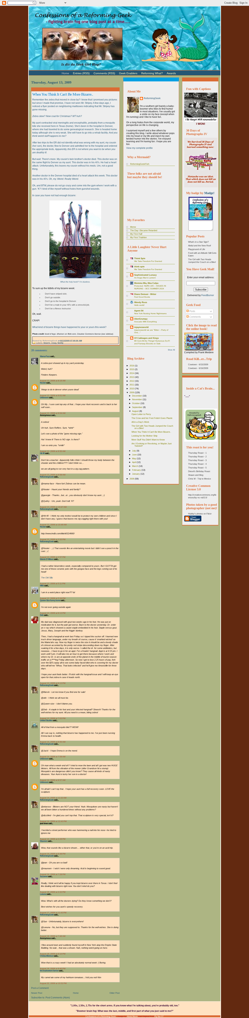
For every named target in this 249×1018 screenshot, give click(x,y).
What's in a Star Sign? (198, 242)
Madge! (209, 193)
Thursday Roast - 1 (197, 453)
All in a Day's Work (140, 422)
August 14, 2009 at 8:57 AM (52, 780)
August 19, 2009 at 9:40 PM (52, 968)
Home (76, 993)
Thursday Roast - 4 (197, 464)
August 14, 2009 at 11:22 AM (53, 798)
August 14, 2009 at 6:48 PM (52, 854)
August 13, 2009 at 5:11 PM (52, 583)
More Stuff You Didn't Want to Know (148, 439)
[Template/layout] (187, 72)
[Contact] (183, 72)
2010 (132, 388)
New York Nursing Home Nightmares (150, 313)
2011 (132, 384)
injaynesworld (141, 327)
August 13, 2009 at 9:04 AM (52, 413)
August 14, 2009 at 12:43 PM (53, 821)
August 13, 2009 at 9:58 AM (52, 475)
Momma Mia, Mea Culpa (146, 283)
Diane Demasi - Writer (145, 294)
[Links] (179, 72)
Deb (41, 615)
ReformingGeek (46, 477)
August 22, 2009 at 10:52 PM (53, 983)
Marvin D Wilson (46, 559)
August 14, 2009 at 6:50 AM (52, 742)
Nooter (43, 383)
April (134, 462)
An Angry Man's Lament (145, 278)
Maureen (43, 841)
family (60, 343)
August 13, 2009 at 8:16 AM (52, 381)
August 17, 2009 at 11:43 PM (53, 913)
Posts (192, 311)
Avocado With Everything (145, 322)
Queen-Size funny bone (50, 600)
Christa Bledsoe (46, 956)
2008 (132, 479)
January (136, 474)
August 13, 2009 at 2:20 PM (52, 539)
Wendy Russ (140, 302)
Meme (133, 227)
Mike (42, 585)
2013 (132, 377)
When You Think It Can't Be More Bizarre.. (62, 94)
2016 (132, 365)
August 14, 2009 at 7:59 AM (52, 757)
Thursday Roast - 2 (197, 456)
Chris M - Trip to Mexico (199, 479)
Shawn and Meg (195, 475)
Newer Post (36, 993)
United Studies (46, 720)
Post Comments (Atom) (58, 997)
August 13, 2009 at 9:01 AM (52, 395)
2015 (132, 369)
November (137, 399)
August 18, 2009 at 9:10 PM (52, 954)
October (136, 403)
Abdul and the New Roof (199, 245)
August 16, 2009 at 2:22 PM (52, 892)
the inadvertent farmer (49, 970)
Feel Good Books (142, 297)
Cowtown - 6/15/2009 (198, 364)
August (135, 411)
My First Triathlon (138, 237)
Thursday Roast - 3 (197, 460)
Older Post (115, 993)
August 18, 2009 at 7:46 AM (52, 936)
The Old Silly (47, 577)
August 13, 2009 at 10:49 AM (53, 525)
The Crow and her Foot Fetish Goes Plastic (152, 418)
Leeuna (43, 894)
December (137, 396)
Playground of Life (196, 249)
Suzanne (43, 876)
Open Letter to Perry (141, 414)
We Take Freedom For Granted (148, 261)
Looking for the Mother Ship (144, 436)
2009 (132, 392)
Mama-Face (45, 356)
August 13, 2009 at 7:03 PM (52, 718)
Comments (195, 317)
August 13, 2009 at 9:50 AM (52, 451)
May (134, 458)
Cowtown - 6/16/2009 (198, 368)
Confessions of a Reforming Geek (100, 1016)
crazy (53, 343)
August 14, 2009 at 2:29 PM (52, 839)
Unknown (44, 397)
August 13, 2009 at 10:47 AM (53, 507)
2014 (132, 373)
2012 (132, 381)
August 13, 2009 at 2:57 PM (52, 557)
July (134, 451)
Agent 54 (138, 310)
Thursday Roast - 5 (197, 467)
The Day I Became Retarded (143, 230)
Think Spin (139, 258)
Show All (171, 350)
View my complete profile (139, 148)
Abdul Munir (132, 1016)
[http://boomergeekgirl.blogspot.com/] (201, 219)
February (136, 470)
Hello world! (139, 305)
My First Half (136, 234)
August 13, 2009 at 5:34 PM (52, 598)
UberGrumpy (140, 319)
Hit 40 (42, 453)
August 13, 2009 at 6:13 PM (52, 613)
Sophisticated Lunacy (145, 275)
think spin (139, 266)
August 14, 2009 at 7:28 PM (52, 874)
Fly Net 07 (159, 1016)
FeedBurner (207, 295)
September (137, 407)
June (134, 454)
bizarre (47, 343)
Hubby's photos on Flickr (200, 513)
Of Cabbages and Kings (146, 338)
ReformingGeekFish (139, 164)
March (135, 466)
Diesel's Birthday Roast (199, 471)
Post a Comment (40, 988)
